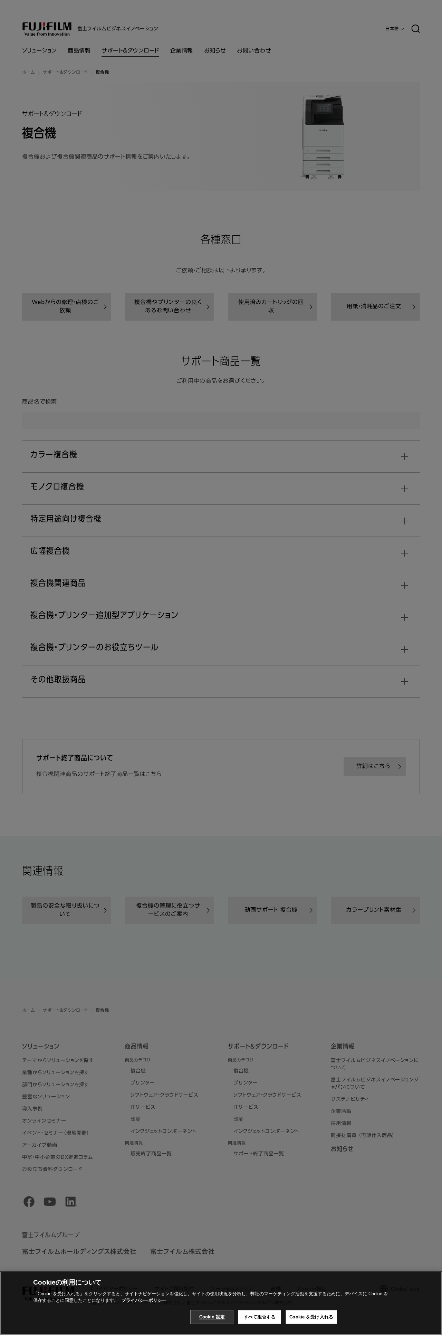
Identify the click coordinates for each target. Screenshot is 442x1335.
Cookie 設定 (212, 1316)
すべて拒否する (260, 1316)
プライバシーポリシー (144, 1300)
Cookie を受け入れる (311, 1316)
